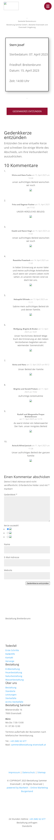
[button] (48, 6)
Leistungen (10, 694)
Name (7, 544)
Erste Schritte (12, 650)
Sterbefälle (10, 698)
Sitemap (41, 772)
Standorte (10, 691)
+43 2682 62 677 (18, 741)
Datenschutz (28, 772)
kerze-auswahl (11, 525)
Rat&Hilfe (10, 653)
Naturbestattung (13, 676)
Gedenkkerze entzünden (27, 111)
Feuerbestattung (13, 672)
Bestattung (10, 687)
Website (8, 570)
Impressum (14, 772)
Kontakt (9, 657)
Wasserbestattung (14, 679)
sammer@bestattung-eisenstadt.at (28, 744)
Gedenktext (10, 494)
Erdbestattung (12, 669)
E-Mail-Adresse (11, 557)
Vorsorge (9, 661)
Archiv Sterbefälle (14, 701)
